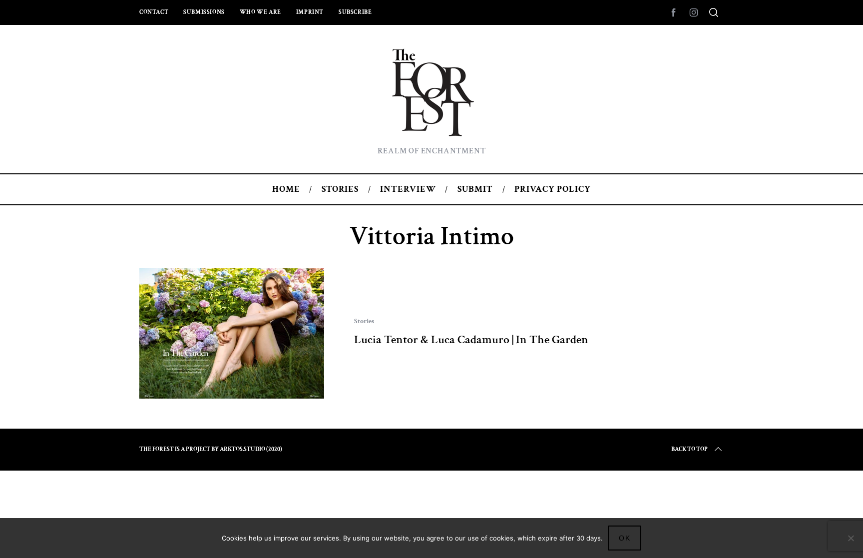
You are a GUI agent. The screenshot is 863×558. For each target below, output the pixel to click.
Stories (364, 321)
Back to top (689, 449)
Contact (153, 12)
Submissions (204, 12)
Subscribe (355, 12)
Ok (625, 538)
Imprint (310, 12)
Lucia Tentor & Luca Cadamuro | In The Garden (471, 339)
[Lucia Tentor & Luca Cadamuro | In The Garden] (231, 333)
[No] (851, 538)
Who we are (260, 12)
